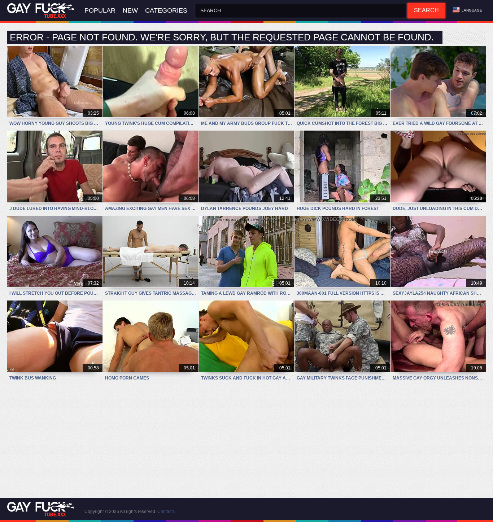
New (130, 10)
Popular (99, 10)
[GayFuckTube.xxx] (42, 10)
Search (426, 10)
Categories (166, 10)
